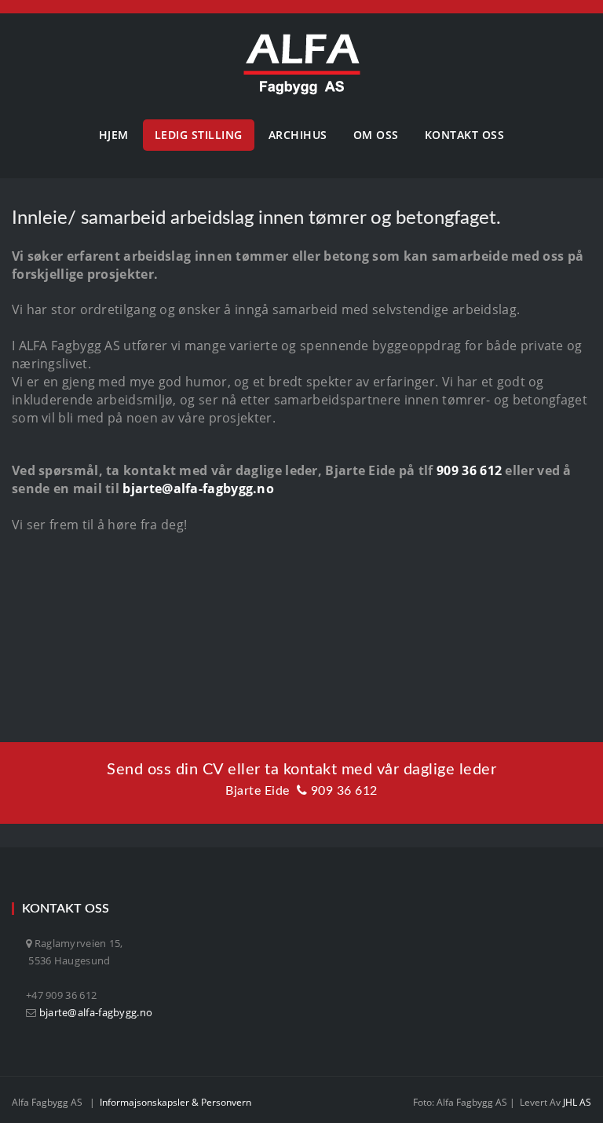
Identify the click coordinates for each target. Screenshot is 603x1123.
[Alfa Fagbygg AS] (302, 64)
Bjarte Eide (257, 791)
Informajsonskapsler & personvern (175, 1102)
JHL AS (577, 1102)
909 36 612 (469, 470)
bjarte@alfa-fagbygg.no (198, 488)
